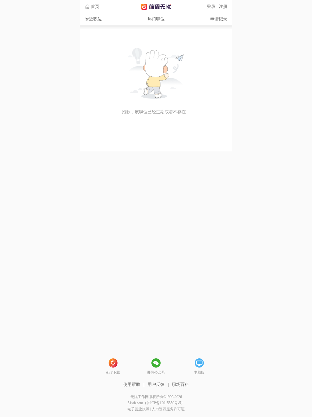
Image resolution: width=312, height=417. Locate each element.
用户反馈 (156, 384)
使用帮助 (131, 384)
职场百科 (180, 384)
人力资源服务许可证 (168, 409)
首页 (95, 6)
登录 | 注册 (217, 6)
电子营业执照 (138, 409)
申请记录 (218, 19)
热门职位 (156, 19)
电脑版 (199, 372)
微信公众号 (156, 372)
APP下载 (113, 372)
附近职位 (93, 19)
